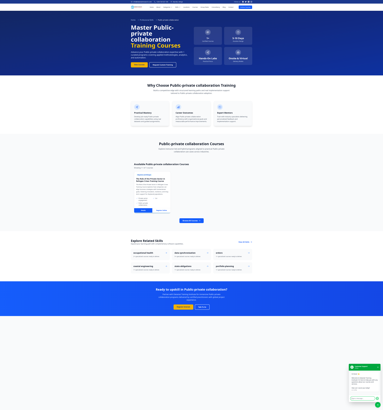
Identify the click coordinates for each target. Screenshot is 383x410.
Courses (195, 7)
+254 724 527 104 (162, 2)
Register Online (161, 210)
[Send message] (377, 398)
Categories (166, 7)
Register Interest (183, 307)
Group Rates (205, 7)
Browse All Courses (190, 221)
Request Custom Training (163, 65)
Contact (230, 7)
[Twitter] (246, 2)
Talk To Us (202, 307)
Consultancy (216, 7)
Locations (186, 7)
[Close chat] (378, 367)
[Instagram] (251, 2)
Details (143, 210)
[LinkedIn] (248, 2)
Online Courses (245, 7)
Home (152, 7)
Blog (224, 7)
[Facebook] (243, 2)
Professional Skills (146, 20)
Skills (177, 7)
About (158, 7)
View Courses (139, 65)
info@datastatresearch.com (142, 2)
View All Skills (243, 242)
